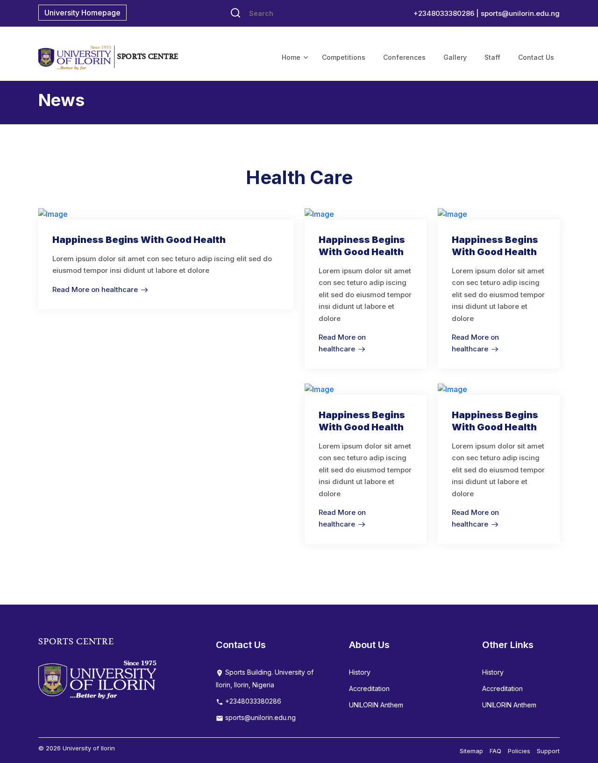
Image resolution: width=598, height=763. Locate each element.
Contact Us (536, 57)
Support (548, 751)
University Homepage (82, 12)
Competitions (343, 57)
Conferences (404, 57)
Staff (492, 57)
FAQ (495, 751)
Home (291, 57)
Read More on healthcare (95, 289)
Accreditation (369, 688)
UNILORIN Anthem (376, 705)
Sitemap (471, 751)
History (359, 672)
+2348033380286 (252, 701)
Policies (519, 751)
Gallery (455, 57)
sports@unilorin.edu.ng (520, 13)
